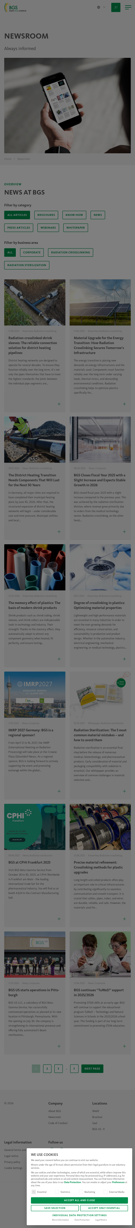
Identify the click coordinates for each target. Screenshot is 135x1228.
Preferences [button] (118, 1182)
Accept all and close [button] (79, 1200)
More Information (60, 1220)
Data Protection (72, 1182)
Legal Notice (101, 1220)
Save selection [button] (54, 1208)
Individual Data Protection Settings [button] (79, 1215)
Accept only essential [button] (104, 1208)
